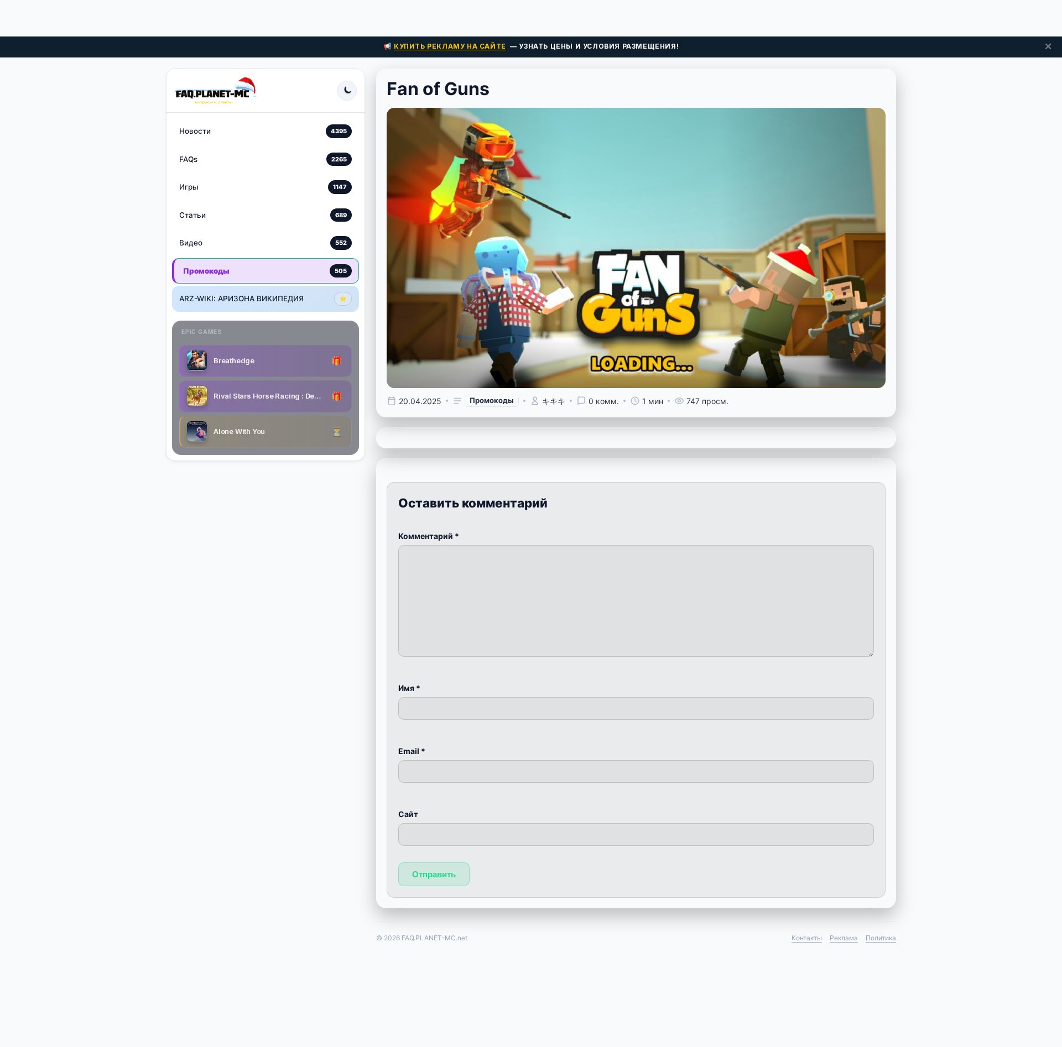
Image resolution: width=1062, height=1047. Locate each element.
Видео (263, 242)
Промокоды (265, 270)
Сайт (408, 814)
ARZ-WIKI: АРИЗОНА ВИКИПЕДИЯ (263, 298)
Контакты (807, 938)
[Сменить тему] (347, 91)
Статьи (263, 214)
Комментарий (428, 536)
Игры (263, 186)
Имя (409, 688)
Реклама (844, 938)
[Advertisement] (531, 16)
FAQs (263, 158)
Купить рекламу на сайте (450, 46)
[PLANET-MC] (215, 90)
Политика (881, 938)
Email (411, 751)
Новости (263, 131)
